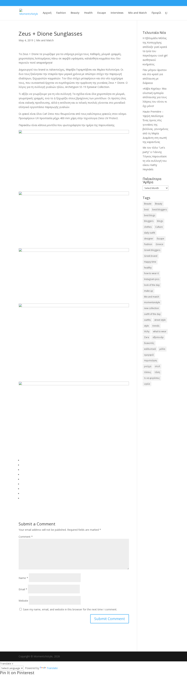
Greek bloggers (152, 250)
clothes (148, 226)
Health (88, 13)
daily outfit (149, 232)
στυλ (157, 366)
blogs (160, 221)
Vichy (146, 331)
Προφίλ (156, 13)
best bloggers (159, 209)
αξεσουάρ (158, 337)
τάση (157, 372)
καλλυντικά (150, 349)
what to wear (159, 331)
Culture (159, 226)
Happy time (150, 261)
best (146, 209)
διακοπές (149, 343)
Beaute (147, 203)
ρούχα (147, 366)
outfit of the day (152, 314)
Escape (101, 13)
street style (160, 319)
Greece (159, 244)
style (146, 325)
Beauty (75, 13)
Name (23, 578)
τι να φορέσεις (152, 378)
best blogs (149, 215)
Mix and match (151, 296)
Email (23, 589)
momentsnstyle (152, 302)
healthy (148, 267)
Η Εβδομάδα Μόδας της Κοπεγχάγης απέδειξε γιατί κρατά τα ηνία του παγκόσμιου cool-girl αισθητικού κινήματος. (155, 51)
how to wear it (151, 273)
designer (148, 238)
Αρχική (47, 13)
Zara (146, 337)
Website (23, 600)
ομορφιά (149, 354)
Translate (52, 668)
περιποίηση (150, 360)
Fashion (61, 13)
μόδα (162, 349)
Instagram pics (151, 279)
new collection (151, 308)
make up (148, 290)
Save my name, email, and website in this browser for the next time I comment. (70, 609)
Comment (26, 536)
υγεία (147, 383)
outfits (147, 319)
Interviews (117, 13)
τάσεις (147, 372)
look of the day (152, 285)
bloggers (148, 221)
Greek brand (150, 255)
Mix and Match (137, 13)
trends (155, 325)
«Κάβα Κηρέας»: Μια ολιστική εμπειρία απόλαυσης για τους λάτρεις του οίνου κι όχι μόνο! (155, 97)
